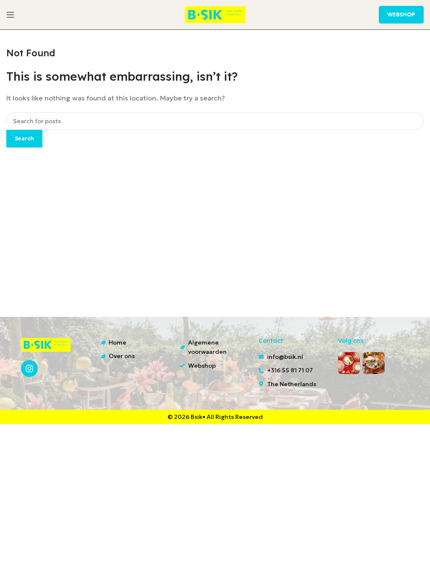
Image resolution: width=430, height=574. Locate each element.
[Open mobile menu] (10, 14)
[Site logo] (215, 14)
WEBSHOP (401, 14)
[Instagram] (29, 368)
